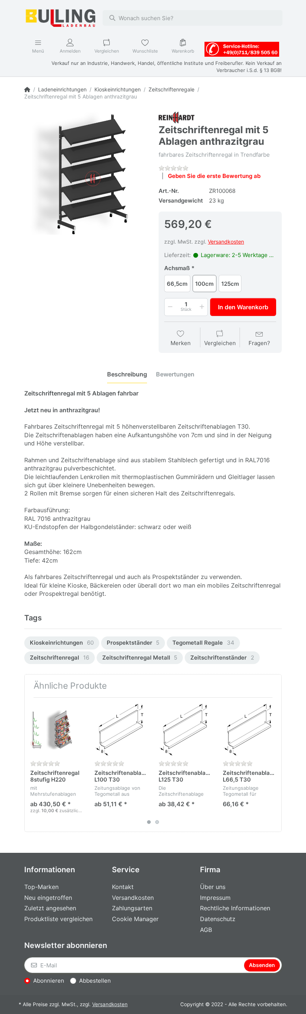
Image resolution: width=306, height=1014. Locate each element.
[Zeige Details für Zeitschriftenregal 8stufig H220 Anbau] (56, 729)
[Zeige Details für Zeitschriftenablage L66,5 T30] (249, 729)
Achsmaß (177, 268)
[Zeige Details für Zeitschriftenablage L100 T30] (120, 729)
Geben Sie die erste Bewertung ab (214, 175)
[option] (61, 643)
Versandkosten (226, 241)
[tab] (127, 374)
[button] (169, 307)
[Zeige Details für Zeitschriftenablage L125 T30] (185, 729)
